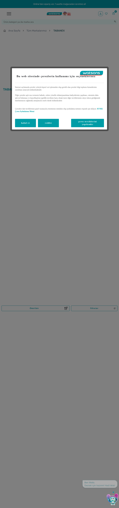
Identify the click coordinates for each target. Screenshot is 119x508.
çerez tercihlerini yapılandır (87, 122)
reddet (48, 123)
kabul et (25, 123)
